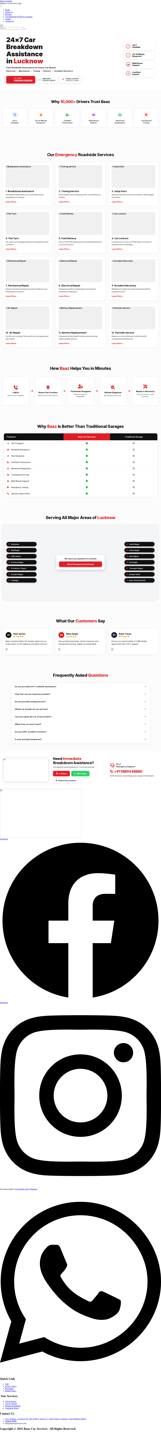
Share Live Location (67, 780)
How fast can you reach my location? (32, 694)
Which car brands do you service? (31, 709)
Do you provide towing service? (30, 701)
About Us (9, 12)
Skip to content (6, 1)
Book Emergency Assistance (80, 564)
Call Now (63, 773)
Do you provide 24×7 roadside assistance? (35, 686)
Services (8, 14)
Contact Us (9, 21)
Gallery (8, 19)
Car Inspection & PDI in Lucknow (19, 17)
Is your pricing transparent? (28, 739)
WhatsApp (82, 773)
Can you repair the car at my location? (33, 716)
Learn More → (12, 202)
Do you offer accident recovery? (31, 732)
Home (7, 10)
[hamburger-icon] (1, 6)
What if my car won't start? (28, 724)
